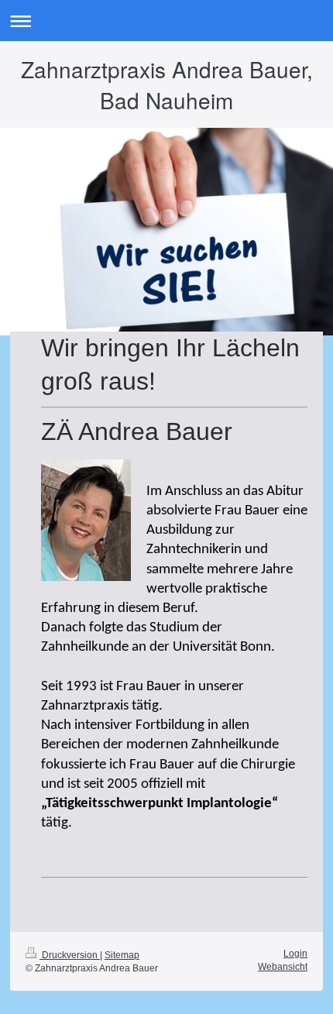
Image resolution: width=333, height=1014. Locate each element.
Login (295, 953)
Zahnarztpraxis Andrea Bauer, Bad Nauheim (167, 84)
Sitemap (122, 955)
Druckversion (69, 955)
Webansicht (282, 966)
